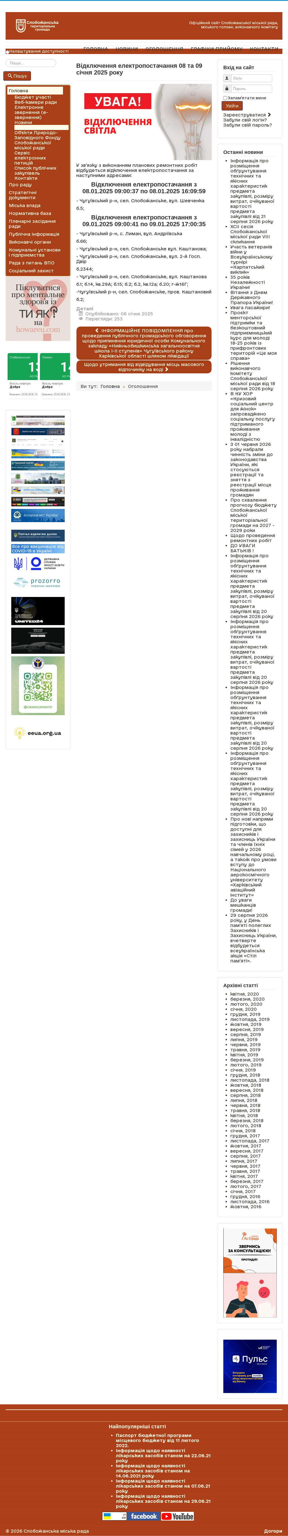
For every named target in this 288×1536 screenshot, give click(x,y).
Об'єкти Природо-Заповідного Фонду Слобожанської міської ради (37, 140)
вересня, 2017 (247, 1150)
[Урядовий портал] (38, 465)
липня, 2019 (244, 1039)
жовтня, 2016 (245, 1206)
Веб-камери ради (35, 102)
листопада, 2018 (249, 1080)
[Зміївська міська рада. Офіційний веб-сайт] (38, 431)
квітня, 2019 (244, 1054)
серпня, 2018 (245, 1095)
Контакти (25, 178)
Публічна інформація (34, 234)
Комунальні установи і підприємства (34, 252)
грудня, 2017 (245, 1135)
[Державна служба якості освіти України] (38, 563)
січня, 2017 (243, 1191)
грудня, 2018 (245, 1074)
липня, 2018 (243, 1100)
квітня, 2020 (244, 993)
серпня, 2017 (245, 1155)
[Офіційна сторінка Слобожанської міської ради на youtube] (177, 1515)
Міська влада (24, 205)
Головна (18, 90)
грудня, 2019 (245, 1014)
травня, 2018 (245, 1110)
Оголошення (29, 127)
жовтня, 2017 (245, 1145)
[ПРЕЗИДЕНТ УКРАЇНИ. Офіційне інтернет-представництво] (38, 442)
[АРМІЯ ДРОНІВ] (38, 641)
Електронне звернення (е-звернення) (31, 112)
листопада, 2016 (249, 1201)
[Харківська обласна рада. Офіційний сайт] (38, 478)
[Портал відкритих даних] (38, 535)
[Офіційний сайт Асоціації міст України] (38, 515)
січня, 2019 (243, 1069)
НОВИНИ (126, 48)
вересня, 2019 (247, 1029)
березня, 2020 (247, 998)
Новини (23, 122)
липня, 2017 (243, 1161)
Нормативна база (30, 213)
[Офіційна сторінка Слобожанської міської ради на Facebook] (144, 1515)
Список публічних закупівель (35, 170)
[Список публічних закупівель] (38, 583)
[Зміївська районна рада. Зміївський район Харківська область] (38, 490)
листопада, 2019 (250, 1019)
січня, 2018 (243, 1130)
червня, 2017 (245, 1166)
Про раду (20, 184)
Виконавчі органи (30, 241)
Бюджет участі (32, 97)
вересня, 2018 (247, 1090)
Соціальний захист (31, 270)
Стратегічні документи (23, 195)
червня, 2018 (245, 1105)
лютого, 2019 (246, 1064)
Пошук (20, 76)
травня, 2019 (245, 1049)
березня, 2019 (247, 1059)
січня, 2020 (243, 1009)
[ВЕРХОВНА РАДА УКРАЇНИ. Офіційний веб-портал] (38, 453)
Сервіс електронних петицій (30, 157)
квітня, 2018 (244, 1115)
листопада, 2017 (249, 1140)
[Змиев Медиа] (38, 501)
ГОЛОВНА (95, 48)
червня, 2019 (245, 1044)
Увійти (232, 105)
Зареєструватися (245, 114)
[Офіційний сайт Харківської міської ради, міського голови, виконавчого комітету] (38, 420)
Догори (273, 1530)
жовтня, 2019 (246, 1024)
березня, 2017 (247, 1181)
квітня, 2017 (244, 1176)
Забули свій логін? (245, 119)
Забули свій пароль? (247, 124)
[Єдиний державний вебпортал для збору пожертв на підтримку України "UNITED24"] (38, 611)
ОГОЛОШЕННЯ (164, 48)
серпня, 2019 (245, 1034)
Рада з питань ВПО (32, 262)
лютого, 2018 (245, 1125)
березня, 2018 (247, 1120)
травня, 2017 (245, 1171)
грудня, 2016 (245, 1196)
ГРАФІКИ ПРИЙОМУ (216, 48)
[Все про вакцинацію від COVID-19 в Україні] (38, 548)
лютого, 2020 (246, 1004)
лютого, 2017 (245, 1186)
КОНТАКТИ (264, 48)
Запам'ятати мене (247, 98)
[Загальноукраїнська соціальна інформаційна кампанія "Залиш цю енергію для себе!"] (38, 733)
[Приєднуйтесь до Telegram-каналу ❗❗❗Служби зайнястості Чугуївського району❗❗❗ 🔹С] (38, 685)
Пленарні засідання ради (32, 224)
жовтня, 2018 (245, 1085)
